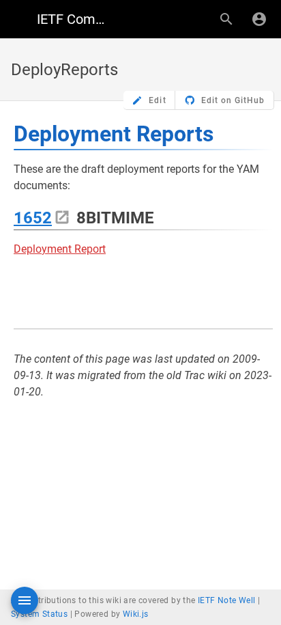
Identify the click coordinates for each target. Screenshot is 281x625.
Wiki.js (136, 614)
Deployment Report (60, 248)
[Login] (259, 19)
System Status (39, 614)
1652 (33, 217)
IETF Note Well (227, 600)
